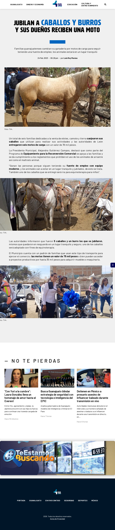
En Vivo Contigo (52, 500)
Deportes (82, 500)
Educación (72, 4)
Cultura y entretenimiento (89, 4)
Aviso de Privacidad (57, 519)
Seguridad (69, 500)
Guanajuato (16, 4)
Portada (21, 500)
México (94, 500)
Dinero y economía (35, 4)
